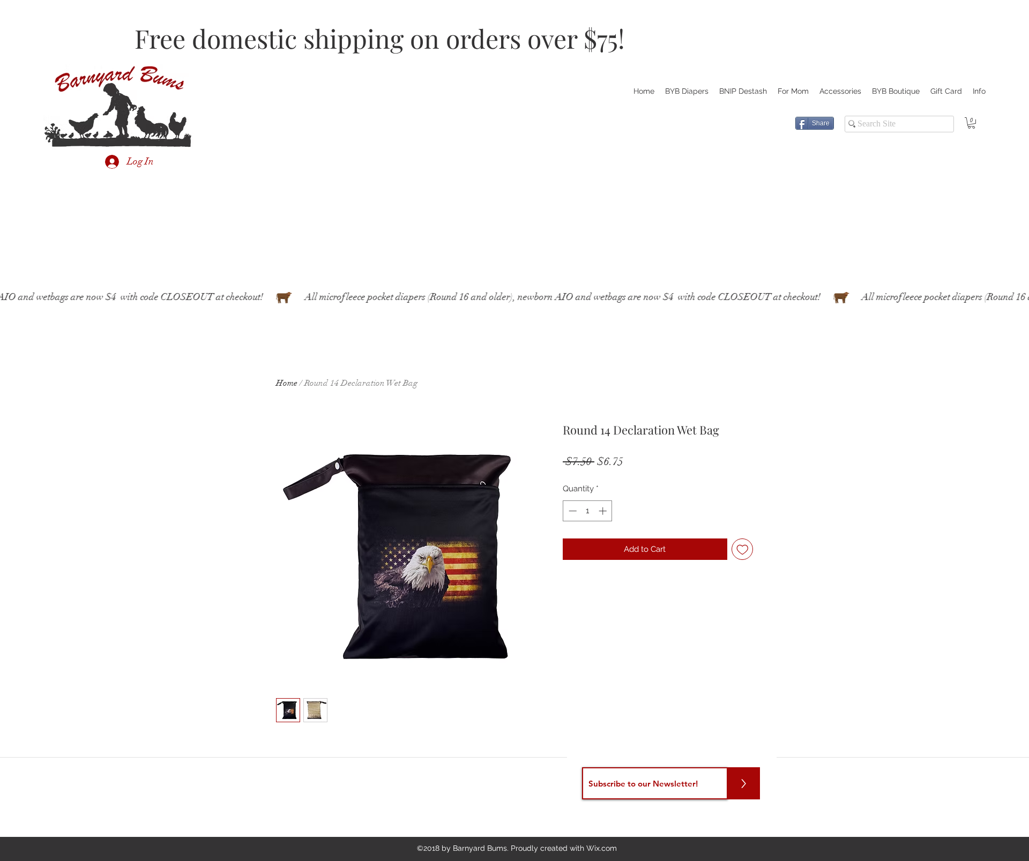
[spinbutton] (587, 511)
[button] (971, 123)
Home (286, 383)
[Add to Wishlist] (743, 549)
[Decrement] (571, 511)
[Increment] (603, 511)
